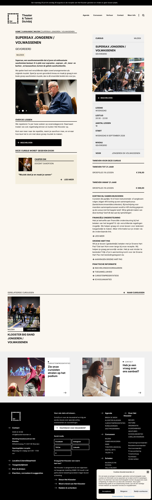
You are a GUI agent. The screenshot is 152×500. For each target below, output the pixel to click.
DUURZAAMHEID (134, 428)
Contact (25, 440)
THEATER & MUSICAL (113, 447)
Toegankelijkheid (20, 465)
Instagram (77, 442)
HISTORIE (131, 423)
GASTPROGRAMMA (112, 429)
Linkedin (76, 447)
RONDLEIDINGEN (111, 426)
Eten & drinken (18, 469)
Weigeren (123, 491)
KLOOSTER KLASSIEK (113, 420)
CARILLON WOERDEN (136, 437)
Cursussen (110, 434)
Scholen (109, 458)
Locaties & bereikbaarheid (24, 461)
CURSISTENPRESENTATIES (115, 423)
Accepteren (106, 491)
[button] (148, 472)
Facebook (59, 442)
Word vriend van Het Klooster (71, 484)
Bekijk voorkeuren (141, 491)
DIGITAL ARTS (110, 450)
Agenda (108, 413)
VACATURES (132, 431)
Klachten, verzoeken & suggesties (27, 473)
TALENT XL (109, 453)
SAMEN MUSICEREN (112, 441)
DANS (107, 444)
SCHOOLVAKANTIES (135, 434)
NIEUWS (131, 420)
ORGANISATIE (133, 426)
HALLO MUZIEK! (111, 468)
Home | (18, 31)
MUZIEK (108, 439)
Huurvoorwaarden (134, 448)
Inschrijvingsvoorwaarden (137, 443)
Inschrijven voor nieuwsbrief (72, 428)
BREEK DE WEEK (111, 417)
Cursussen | (27, 31)
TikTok (57, 447)
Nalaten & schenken (67, 488)
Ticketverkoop (133, 454)
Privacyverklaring (117, 496)
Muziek (37, 31)
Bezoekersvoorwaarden (137, 445)
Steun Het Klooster (67, 480)
